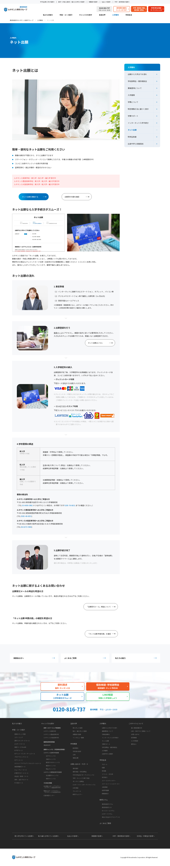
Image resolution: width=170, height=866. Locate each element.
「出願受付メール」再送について (99, 607)
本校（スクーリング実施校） (53, 728)
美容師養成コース (19, 767)
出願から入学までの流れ (137, 74)
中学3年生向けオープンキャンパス (83, 775)
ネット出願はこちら (95, 343)
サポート (104, 764)
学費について (133, 102)
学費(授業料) (106, 734)
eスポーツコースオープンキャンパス (84, 785)
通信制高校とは (107, 807)
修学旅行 (104, 777)
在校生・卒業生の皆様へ (146, 836)
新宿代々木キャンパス (53, 762)
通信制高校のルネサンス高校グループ (21, 20)
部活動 (104, 771)
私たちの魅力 (48, 15)
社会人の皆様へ (106, 2)
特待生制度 (132, 137)
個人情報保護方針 (136, 728)
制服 (103, 768)
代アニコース (18, 760)
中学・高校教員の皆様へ (122, 2)
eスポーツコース (19, 744)
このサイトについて (136, 723)
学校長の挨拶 (77, 751)
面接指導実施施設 (49, 742)
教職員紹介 (105, 794)
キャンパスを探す (85, 15)
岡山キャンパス (51, 769)
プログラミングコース (21, 757)
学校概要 (73, 744)
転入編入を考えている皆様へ (48, 836)
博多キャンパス (51, 779)
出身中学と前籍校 (107, 754)
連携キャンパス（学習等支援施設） (55, 749)
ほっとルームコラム (108, 811)
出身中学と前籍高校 (135, 144)
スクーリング (18, 737)
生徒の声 (102, 15)
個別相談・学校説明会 (80, 772)
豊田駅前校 (47, 745)
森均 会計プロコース (21, 779)
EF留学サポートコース (21, 773)
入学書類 (131, 95)
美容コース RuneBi (20, 747)
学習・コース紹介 (66, 15)
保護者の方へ (18, 658)
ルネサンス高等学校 (50, 731)
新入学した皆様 (77, 728)
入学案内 (115, 15)
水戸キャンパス (51, 756)
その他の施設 (48, 783)
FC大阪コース (18, 783)
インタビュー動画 (78, 738)
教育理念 (75, 748)
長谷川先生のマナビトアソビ (111, 817)
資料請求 (75, 768)
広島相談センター (49, 795)
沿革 (74, 755)
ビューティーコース (20, 770)
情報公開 (75, 758)
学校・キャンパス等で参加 (81, 778)
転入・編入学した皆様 (80, 731)
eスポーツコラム (107, 814)
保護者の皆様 (77, 734)
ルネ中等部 (134, 741)
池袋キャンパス (51, 759)
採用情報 (134, 738)
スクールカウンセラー (109, 781)
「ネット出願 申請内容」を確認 (99, 634)
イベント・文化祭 (107, 774)
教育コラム (104, 800)
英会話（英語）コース (21, 776)
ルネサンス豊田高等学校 (51, 734)
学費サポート (133, 116)
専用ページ (58, 333)
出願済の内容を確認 (72, 197)
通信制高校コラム (107, 804)
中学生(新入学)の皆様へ (47, 2)
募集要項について (135, 88)
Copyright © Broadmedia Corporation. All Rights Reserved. (139, 857)
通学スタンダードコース (22, 741)
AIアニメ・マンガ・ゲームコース (24, 754)
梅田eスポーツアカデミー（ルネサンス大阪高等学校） (53, 791)
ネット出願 (132, 130)
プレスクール (77, 791)
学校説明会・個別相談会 (137, 81)
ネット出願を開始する (30, 197)
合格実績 (104, 787)
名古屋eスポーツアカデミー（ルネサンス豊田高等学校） (53, 786)
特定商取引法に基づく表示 (138, 109)
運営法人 (134, 744)
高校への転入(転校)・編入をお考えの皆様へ (71, 2)
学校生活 (128, 15)
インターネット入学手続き (138, 123)
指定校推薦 (105, 790)
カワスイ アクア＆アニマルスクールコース (27, 763)
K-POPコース (18, 750)
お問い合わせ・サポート (79, 764)
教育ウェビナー (77, 794)
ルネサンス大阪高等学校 (51, 738)
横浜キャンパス (51, 766)
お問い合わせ (135, 734)
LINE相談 (75, 788)
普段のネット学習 (20, 734)
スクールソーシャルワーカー (111, 784)
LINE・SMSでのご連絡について (140, 731)
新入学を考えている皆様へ (24, 836)
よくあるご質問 (70, 658)
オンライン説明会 (78, 781)
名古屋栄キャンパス (52, 775)
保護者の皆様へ (93, 2)
